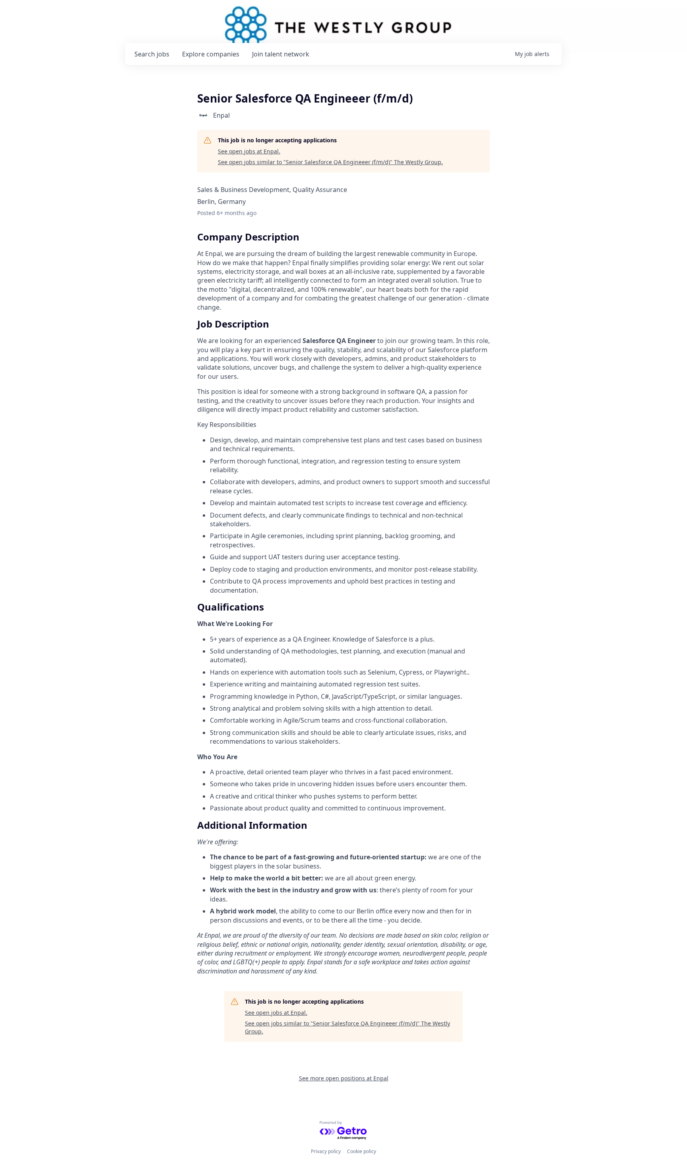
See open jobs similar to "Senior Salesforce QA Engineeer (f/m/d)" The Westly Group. (330, 162)
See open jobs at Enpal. (249, 151)
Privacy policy (326, 1151)
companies (210, 54)
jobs (151, 54)
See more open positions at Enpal (343, 1078)
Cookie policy (361, 1151)
